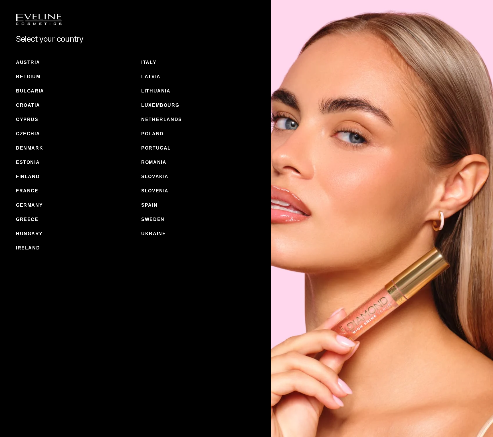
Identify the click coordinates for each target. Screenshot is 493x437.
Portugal (156, 148)
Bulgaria (30, 90)
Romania (153, 162)
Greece (27, 219)
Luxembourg (160, 105)
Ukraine (153, 233)
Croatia (28, 105)
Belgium (28, 76)
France (27, 190)
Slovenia (155, 190)
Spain (149, 205)
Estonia (28, 162)
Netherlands (161, 119)
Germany (29, 205)
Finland (28, 176)
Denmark (29, 148)
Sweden (153, 219)
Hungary (29, 233)
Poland (152, 133)
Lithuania (155, 90)
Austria (28, 62)
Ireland (28, 247)
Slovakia (155, 176)
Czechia (28, 133)
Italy (148, 62)
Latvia (151, 76)
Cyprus (27, 119)
